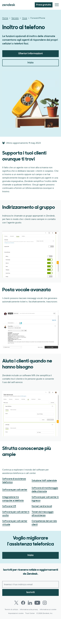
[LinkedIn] (30, 602)
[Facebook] (23, 602)
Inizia (30, 63)
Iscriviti (30, 592)
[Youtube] (37, 602)
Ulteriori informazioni (30, 53)
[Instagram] (44, 602)
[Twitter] (16, 602)
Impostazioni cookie (16, 613)
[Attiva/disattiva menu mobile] (57, 5)
